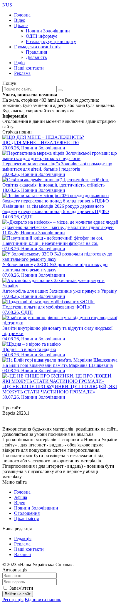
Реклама (22, 73)
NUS (7, 4)
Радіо (19, 62)
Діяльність (36, 57)
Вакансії (22, 554)
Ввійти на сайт (18, 594)
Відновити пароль (43, 599)
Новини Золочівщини (48, 30)
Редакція (22, 538)
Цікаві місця (26, 518)
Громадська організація (37, 46)
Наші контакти (29, 67)
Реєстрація (12, 599)
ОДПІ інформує (41, 36)
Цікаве (21, 25)
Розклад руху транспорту (51, 41)
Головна (22, 14)
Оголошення (27, 513)
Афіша (20, 497)
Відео (19, 20)
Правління (36, 52)
